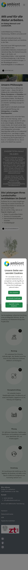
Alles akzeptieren (14, 292)
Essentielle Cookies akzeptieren (14, 305)
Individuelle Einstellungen (14, 298)
